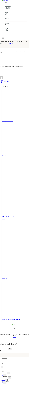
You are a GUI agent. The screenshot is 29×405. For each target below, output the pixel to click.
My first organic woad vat (3, 83)
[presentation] (15, 104)
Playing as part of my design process (10, 216)
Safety (3, 363)
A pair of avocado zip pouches (4, 81)
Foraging (6, 28)
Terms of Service (4, 358)
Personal (6, 31)
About (6, 2)
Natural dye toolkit (7, 6)
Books (6, 14)
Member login (7, 18)
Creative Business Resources (7, 383)
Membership (7, 13)
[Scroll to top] (0, 367)
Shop (2, 375)
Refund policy (4, 362)
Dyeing (6, 25)
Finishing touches (6, 155)
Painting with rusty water (7, 121)
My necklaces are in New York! (9, 182)
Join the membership (8, 17)
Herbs (6, 29)
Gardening (6, 30)
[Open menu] (3, 37)
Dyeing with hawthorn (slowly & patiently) (11, 319)
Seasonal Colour (7, 8)
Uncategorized (11, 43)
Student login (7, 23)
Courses (6, 12)
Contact (3, 383)
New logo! (4, 278)
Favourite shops (7, 7)
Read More (14, 337)
